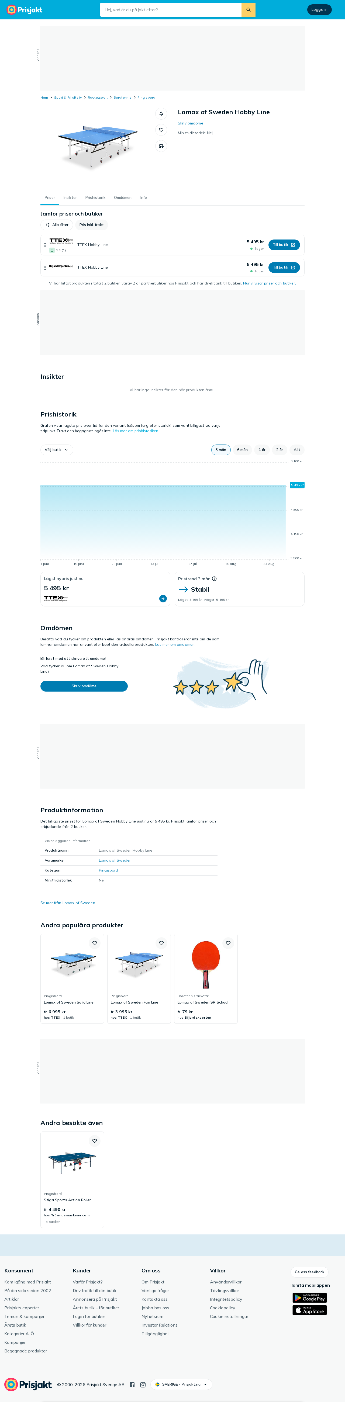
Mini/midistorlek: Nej (195, 132)
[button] (161, 114)
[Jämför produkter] (161, 146)
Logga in (319, 9)
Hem (44, 97)
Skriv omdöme (190, 123)
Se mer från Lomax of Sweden (67, 902)
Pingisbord (146, 97)
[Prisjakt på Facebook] (132, 1384)
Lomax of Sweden (115, 860)
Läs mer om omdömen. (175, 644)
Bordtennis (123, 97)
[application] (172, 513)
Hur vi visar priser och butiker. (269, 283)
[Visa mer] (45, 245)
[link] (72, 979)
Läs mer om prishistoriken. (136, 430)
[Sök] (249, 10)
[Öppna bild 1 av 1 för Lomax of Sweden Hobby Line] (97, 148)
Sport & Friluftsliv (68, 97)
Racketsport (98, 97)
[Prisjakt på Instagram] (143, 1384)
